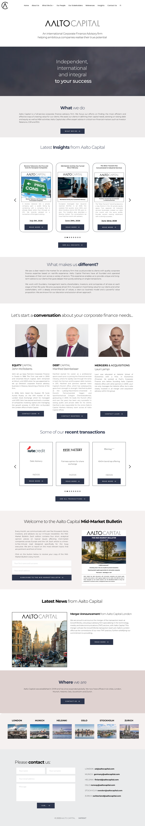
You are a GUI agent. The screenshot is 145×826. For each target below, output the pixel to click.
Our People (61, 5)
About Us (35, 5)
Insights (101, 5)
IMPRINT (82, 818)
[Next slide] (129, 200)
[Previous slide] (15, 200)
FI (120, 5)
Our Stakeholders (75, 5)
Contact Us (112, 5)
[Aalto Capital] (5, 5)
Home (26, 5)
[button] (53, 5)
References (90, 5)
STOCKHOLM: (91, 790)
